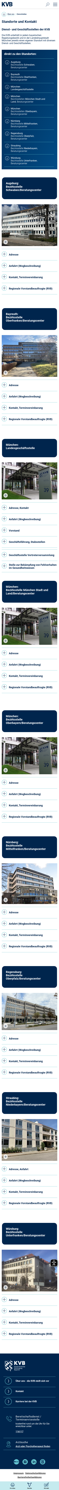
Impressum (18, 1473)
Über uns (10, 14)
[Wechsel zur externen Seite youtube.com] (16, 1463)
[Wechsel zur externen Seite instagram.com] (25, 1463)
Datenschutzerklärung (35, 1473)
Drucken (12, 1488)
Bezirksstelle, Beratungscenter (23, 65)
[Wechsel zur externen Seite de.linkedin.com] (34, 1463)
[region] (5, 242)
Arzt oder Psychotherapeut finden (33, 1446)
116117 (19, 1431)
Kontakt (46, 1488)
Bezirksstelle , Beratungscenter (24, 77)
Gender (29, 1488)
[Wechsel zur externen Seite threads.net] (42, 1463)
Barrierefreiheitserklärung (30, 1477)
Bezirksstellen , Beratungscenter (28, 99)
